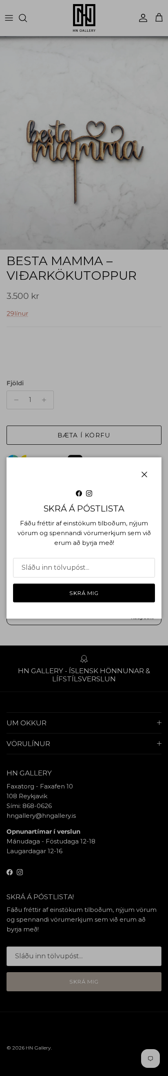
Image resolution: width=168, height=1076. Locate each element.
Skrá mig (84, 593)
